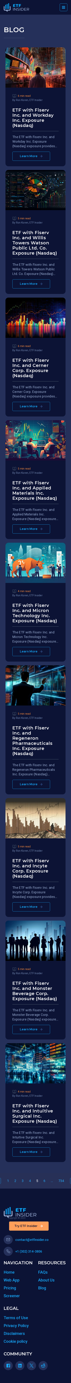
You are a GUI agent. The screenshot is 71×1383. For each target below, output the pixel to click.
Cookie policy (15, 1341)
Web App (11, 1280)
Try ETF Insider (26, 1226)
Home (9, 1272)
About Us (46, 1280)
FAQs (43, 1272)
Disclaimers (14, 1333)
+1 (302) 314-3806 (28, 1251)
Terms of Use (16, 1318)
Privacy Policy (16, 1325)
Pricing (10, 1288)
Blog (42, 1288)
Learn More (29, 156)
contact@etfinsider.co (32, 1240)
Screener (12, 1296)
